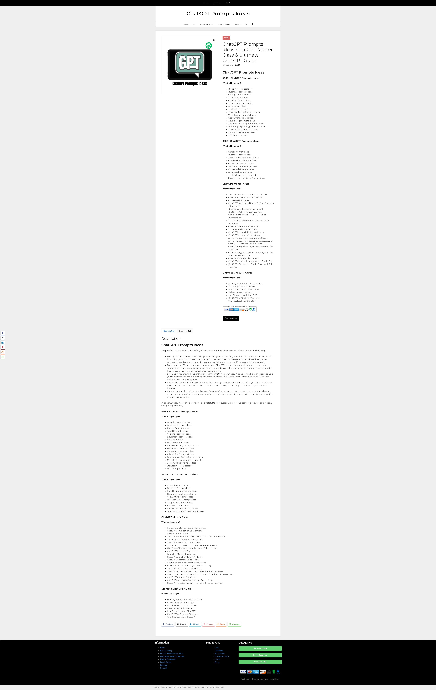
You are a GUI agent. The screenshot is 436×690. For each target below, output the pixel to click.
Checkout (219, 650)
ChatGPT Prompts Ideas (218, 13)
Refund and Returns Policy (171, 653)
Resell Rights (165, 662)
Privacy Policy (166, 650)
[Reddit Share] (3, 352)
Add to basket (231, 318)
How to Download (168, 659)
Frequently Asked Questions (172, 656)
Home (206, 3)
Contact (229, 3)
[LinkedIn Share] (3, 343)
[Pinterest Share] (3, 347)
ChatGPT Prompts (189, 24)
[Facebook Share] (3, 333)
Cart (216, 647)
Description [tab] (169, 331)
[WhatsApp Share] (3, 357)
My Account (217, 3)
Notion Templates (206, 24)
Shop (237, 24)
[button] (253, 24)
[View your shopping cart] (247, 24)
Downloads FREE (224, 24)
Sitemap (163, 665)
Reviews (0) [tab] (185, 331)
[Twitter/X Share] (3, 338)
